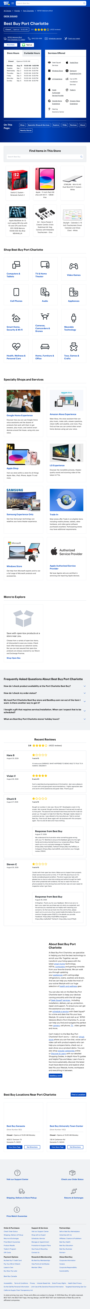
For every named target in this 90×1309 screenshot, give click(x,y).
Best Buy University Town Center (66, 1126)
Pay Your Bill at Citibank (12, 1264)
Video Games (74, 275)
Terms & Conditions (21, 1283)
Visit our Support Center (17, 1179)
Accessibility (8, 1283)
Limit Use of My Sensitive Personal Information (47, 1287)
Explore (56, 125)
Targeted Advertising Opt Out (76, 1287)
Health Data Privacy (75, 1283)
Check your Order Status (72, 1179)
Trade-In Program (10, 1249)
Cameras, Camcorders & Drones (42, 328)
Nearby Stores (26, 130)
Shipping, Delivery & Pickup (13, 1235)
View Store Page (14, 1147)
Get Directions (32, 1147)
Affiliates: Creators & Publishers (70, 1238)
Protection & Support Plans (41, 1245)
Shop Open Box (14, 658)
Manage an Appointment (40, 1242)
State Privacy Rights (59, 1283)
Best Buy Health (64, 1242)
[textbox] (23, 426)
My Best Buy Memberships (41, 1260)
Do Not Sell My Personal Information (16, 1287)
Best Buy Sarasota (16, 1126)
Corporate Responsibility (68, 1267)
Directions (11, 45)
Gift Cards (7, 1252)
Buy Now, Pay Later (10, 1271)
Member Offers (37, 1267)
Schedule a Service (38, 1238)
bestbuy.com (55, 1075)
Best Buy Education (66, 1245)
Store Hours (13, 53)
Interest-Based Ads (43, 1283)
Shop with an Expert (39, 1235)
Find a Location (78, 1094)
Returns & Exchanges (73, 1198)
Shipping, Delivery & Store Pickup (22, 1198)
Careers (62, 1264)
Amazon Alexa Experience (63, 414)
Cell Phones (16, 301)
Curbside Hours (32, 53)
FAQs (65, 125)
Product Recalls (9, 1245)
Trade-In (54, 514)
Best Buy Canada (10, 1276)
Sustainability (64, 1271)
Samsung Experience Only (20, 514)
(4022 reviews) (55, 29)
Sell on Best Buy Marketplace (69, 1231)
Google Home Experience (20, 415)
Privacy (32, 1283)
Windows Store (14, 566)
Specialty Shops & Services (38, 125)
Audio (45, 301)
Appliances (73, 301)
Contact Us (35, 1252)
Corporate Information (67, 1260)
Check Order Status (11, 1231)
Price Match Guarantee (17, 1216)
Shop (22, 125)
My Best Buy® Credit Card (13, 1260)
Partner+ (62, 1252)
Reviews (73, 125)
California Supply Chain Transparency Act (18, 1290)
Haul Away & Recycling (39, 1249)
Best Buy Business (65, 1249)
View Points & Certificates (40, 1264)
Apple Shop (12, 468)
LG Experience (57, 465)
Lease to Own (8, 1267)
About (82, 125)
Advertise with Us (65, 1235)
